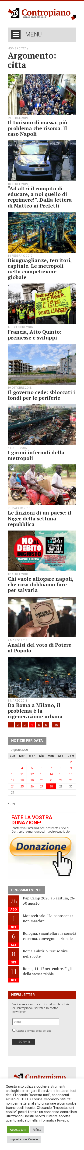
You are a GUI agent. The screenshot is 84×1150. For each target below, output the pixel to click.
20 (41, 780)
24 (12, 786)
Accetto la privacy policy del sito (33, 1030)
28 (51, 786)
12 (32, 774)
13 (41, 774)
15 (60, 774)
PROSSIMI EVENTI (26, 890)
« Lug (11, 803)
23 (70, 780)
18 (22, 780)
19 (32, 780)
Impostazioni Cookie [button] (24, 1139)
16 (70, 774)
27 (41, 786)
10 (56, 725)
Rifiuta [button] (37, 1129)
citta (22, 48)
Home (12, 48)
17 (12, 780)
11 (22, 774)
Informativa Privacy (53, 1120)
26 (32, 786)
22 (60, 780)
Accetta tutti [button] (18, 1129)
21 (51, 780)
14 (51, 774)
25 (22, 786)
